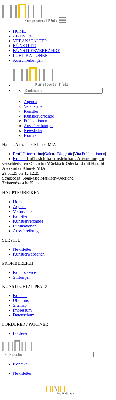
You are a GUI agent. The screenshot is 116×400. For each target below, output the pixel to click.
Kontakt (30, 135)
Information (33, 153)
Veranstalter (34, 106)
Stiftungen (21, 277)
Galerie (50, 153)
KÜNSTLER (24, 45)
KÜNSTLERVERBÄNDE (36, 50)
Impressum (22, 310)
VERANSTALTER (30, 41)
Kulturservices (25, 272)
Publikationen (35, 121)
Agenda (30, 101)
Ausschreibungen (28, 60)
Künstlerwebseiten (29, 254)
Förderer (20, 333)
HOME (19, 31)
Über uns (21, 300)
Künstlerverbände (39, 116)
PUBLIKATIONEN (30, 55)
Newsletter (33, 130)
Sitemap (20, 305)
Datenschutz (23, 315)
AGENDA (22, 36)
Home (18, 201)
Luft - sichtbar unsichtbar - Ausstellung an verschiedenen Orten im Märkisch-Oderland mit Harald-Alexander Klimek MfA (53, 163)
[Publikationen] (58, 395)
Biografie (65, 153)
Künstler (31, 111)
